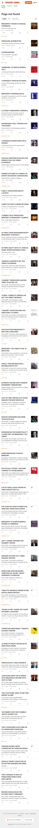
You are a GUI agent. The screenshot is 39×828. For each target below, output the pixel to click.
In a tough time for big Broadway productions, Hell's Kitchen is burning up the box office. (14, 698)
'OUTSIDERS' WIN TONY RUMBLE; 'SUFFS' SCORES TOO (13, 713)
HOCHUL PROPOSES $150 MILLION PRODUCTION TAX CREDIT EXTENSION (14, 160)
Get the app (28, 820)
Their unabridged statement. (10, 220)
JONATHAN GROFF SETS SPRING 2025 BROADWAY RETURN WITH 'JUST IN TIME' (13, 678)
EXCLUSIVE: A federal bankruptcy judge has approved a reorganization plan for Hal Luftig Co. (14, 493)
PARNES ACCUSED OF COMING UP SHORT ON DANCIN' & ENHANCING (14, 175)
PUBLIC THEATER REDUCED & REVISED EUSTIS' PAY (12, 365)
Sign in (35, 2)
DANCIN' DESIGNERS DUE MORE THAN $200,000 (13, 418)
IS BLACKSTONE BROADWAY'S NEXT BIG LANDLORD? (12, 331)
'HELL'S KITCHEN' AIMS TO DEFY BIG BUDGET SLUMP (15, 694)
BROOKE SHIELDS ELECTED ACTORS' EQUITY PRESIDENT (12, 793)
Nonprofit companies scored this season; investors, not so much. (14, 97)
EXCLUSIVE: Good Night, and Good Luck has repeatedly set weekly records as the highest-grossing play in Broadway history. (14, 439)
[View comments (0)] (12, 48)
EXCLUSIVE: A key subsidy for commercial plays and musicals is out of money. (14, 354)
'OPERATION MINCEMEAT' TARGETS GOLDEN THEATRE (14, 630)
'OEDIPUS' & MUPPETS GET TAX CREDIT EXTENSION (13, 262)
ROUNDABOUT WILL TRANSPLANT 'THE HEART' (14, 125)
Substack (10, 824)
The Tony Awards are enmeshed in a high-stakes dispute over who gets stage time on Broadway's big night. (14, 782)
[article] (19, 28)
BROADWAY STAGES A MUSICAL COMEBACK (13, 25)
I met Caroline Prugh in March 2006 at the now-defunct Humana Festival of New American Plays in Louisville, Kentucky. (14, 751)
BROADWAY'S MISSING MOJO (12, 94)
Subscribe (28, 2)
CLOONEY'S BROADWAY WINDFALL (14, 111)
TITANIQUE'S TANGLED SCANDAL (14, 81)
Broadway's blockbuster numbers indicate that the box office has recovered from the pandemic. (14, 458)
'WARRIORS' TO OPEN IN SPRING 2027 (13, 68)
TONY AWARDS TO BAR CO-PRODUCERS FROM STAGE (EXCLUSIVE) (11, 777)
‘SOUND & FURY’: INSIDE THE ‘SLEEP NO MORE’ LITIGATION (14, 611)
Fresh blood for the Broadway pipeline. (13, 128)
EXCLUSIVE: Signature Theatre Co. (11, 578)
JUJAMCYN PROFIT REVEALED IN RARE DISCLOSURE (14, 645)
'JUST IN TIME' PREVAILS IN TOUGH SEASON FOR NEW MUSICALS (14, 399)
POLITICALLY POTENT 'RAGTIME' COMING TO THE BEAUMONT (13, 470)
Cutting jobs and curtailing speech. (12, 195)
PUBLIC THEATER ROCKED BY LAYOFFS (12, 192)
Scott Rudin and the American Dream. (13, 43)
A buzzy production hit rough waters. (13, 145)
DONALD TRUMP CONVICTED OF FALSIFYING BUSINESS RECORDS (13, 762)
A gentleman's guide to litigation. (11, 178)
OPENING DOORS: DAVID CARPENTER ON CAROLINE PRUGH (14, 747)
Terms (27, 813)
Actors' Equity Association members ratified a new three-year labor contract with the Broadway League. (15, 238)
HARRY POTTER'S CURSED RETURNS (15, 204)
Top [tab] (9, 19)
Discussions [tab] (15, 19)
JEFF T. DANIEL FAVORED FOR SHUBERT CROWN (12, 542)
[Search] (36, 19)
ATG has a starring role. (8, 28)
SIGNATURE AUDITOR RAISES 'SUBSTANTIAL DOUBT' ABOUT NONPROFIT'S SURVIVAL (12, 573)
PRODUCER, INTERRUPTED (11, 41)
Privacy (22, 813)
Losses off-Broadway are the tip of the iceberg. (13, 84)
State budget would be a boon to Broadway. (15, 165)
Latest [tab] (4, 19)
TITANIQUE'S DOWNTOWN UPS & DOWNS (13, 142)
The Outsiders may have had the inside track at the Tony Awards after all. (13, 717)
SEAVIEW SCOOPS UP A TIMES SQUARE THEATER (13, 557)
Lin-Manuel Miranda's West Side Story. (13, 72)
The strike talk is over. (8, 252)
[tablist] (10, 19)
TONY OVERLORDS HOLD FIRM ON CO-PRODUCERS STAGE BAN (14, 728)
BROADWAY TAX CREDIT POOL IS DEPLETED (13, 350)
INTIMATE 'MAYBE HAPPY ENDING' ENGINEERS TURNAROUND (14, 384)
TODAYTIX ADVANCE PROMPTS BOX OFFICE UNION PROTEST (15, 591)
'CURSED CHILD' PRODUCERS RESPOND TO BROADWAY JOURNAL (14, 216)
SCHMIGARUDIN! (7, 52)
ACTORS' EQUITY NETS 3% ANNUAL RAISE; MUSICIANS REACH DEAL (14, 249)
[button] (3, 6)
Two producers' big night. (9, 54)
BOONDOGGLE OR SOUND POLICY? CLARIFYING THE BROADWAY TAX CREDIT (14, 434)
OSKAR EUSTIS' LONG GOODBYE (13, 663)
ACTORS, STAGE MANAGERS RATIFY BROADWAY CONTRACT (15, 234)
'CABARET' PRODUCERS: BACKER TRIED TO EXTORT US (13, 281)
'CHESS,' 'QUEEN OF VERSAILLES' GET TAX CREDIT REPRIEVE (13, 296)
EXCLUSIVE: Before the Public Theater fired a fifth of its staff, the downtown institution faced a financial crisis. (14, 666)
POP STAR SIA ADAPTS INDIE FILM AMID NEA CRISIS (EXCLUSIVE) (14, 508)
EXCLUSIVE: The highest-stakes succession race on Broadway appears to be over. (14, 546)
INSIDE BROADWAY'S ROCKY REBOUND (12, 454)
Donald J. (4, 766)
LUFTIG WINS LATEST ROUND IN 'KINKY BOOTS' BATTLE (13, 489)
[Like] (2, 224)
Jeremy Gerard (10, 45)
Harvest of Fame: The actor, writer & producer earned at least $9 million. (12, 114)
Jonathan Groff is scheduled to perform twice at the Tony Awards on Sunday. (13, 403)
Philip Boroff (10, 30)
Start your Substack (15, 820)
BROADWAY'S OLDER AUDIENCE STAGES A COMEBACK (13, 523)
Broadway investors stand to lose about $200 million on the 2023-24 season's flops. (13, 649)
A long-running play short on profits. (12, 206)
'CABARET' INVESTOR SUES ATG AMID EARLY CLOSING (13, 312)
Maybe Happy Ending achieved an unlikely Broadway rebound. (14, 388)
